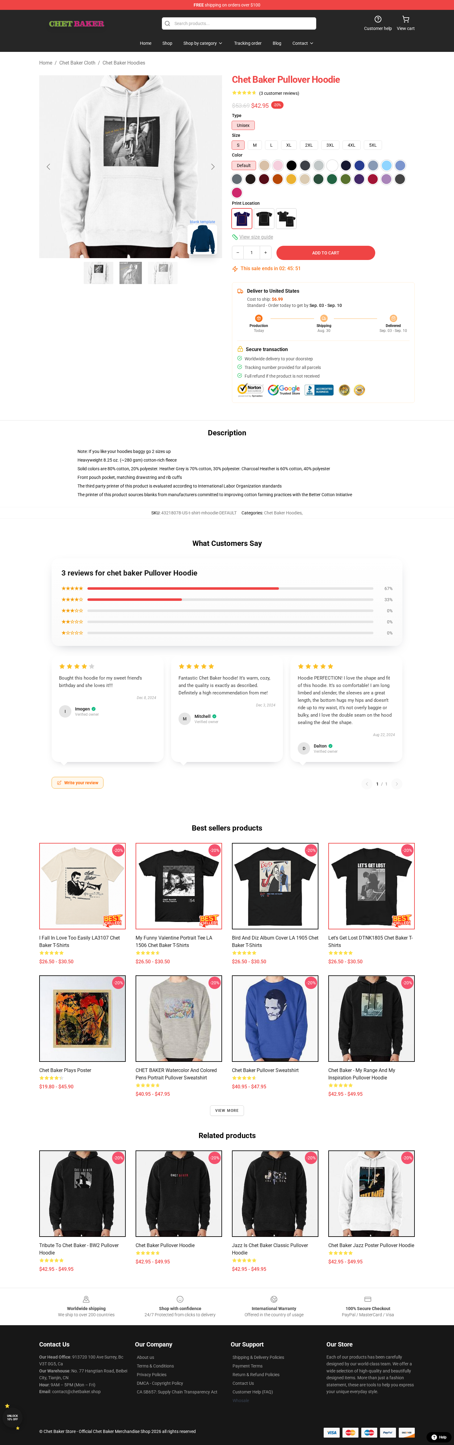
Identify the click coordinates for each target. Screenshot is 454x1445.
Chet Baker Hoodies (124, 63)
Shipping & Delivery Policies (258, 1357)
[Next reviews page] (396, 784)
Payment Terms (248, 1365)
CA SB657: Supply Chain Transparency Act (177, 1391)
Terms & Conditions (155, 1365)
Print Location (246, 203)
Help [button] (443, 1437)
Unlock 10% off (12, 1417)
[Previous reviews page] (366, 784)
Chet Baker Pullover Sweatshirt (265, 1070)
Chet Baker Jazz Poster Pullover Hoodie (371, 1245)
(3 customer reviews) (279, 93)
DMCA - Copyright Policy (160, 1383)
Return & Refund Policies (256, 1374)
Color (237, 155)
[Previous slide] (48, 166)
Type (237, 115)
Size (236, 135)
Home (45, 63)
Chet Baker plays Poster (65, 1070)
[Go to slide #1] (98, 273)
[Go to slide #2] (130, 273)
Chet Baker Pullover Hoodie (165, 1245)
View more (227, 1110)
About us (145, 1357)
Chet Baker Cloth (77, 63)
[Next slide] (212, 166)
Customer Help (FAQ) (253, 1391)
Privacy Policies (151, 1374)
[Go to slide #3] (163, 273)
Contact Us (243, 1383)
